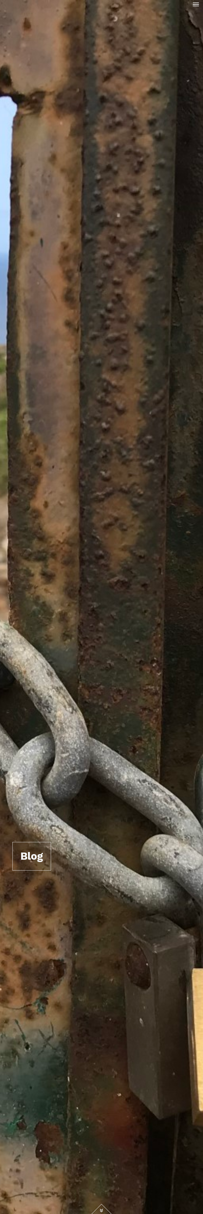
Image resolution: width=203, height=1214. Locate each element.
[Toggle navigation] (196, 4)
